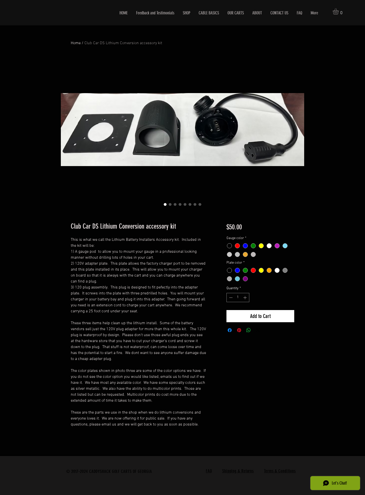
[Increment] (245, 297)
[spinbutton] (237, 297)
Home (76, 43)
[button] (339, 11)
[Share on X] (258, 330)
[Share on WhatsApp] (249, 330)
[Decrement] (230, 297)
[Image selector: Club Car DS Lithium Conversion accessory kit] (165, 204)
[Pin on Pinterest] (239, 330)
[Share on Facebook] (230, 330)
